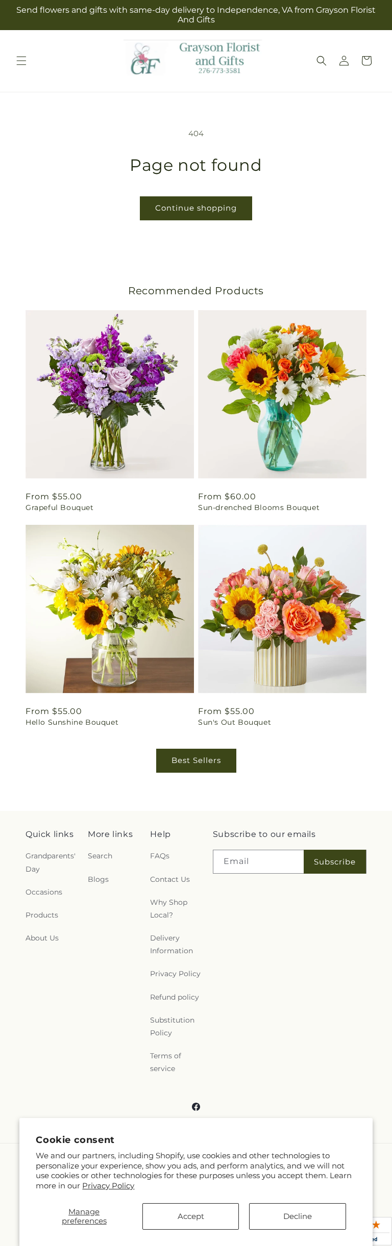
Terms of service (165, 1062)
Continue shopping (196, 208)
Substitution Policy (172, 1026)
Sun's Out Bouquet (234, 722)
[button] (21, 60)
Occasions (44, 892)
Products (42, 915)
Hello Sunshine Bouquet (72, 722)
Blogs (98, 879)
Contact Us (170, 879)
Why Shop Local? (168, 909)
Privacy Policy (108, 1185)
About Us (42, 938)
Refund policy (174, 997)
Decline (297, 1216)
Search (100, 855)
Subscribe (335, 862)
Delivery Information (171, 944)
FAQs (159, 855)
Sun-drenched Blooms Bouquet (259, 507)
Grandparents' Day (51, 862)
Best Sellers (196, 760)
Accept (191, 1216)
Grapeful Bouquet (60, 507)
